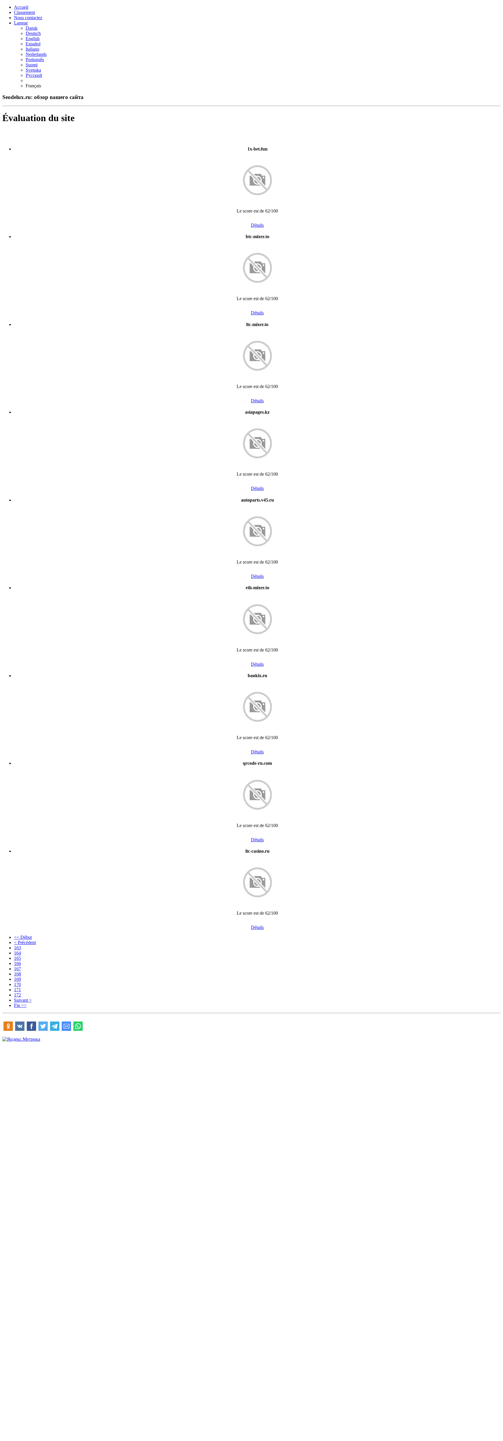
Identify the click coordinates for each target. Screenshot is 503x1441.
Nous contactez (28, 17)
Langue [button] (21, 22)
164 (17, 952)
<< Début (23, 937)
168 (17, 973)
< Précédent (25, 942)
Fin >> (20, 1005)
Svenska (33, 70)
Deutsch (33, 33)
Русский (34, 75)
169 (17, 979)
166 (17, 963)
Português (35, 59)
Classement (24, 12)
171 (17, 989)
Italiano (32, 49)
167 (17, 968)
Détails (257, 225)
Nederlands (36, 54)
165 (17, 958)
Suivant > (23, 1000)
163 (17, 947)
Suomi (32, 64)
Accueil (21, 7)
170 (17, 984)
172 (17, 994)
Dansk (32, 28)
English (33, 38)
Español (33, 43)
